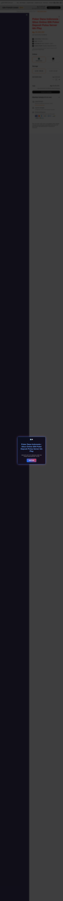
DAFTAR (31, 460)
